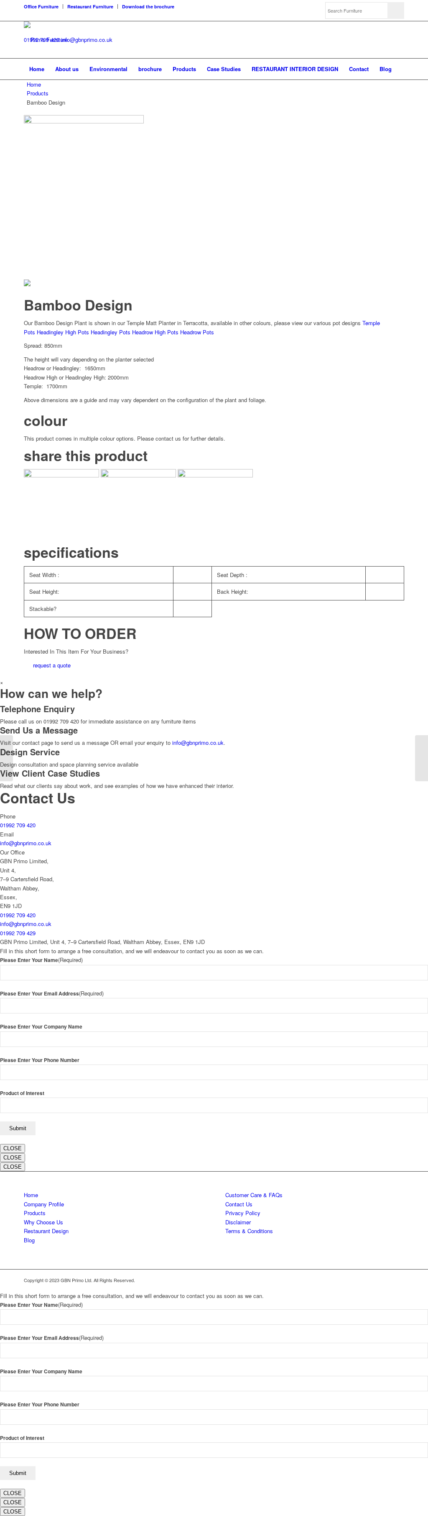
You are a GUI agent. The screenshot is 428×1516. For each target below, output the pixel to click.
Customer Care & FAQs (254, 1195)
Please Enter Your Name (41, 960)
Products (37, 93)
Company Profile (44, 1204)
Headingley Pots (110, 332)
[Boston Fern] (421, 758)
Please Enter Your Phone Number (39, 1060)
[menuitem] (43, 6)
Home (34, 84)
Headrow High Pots (155, 332)
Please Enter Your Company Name (41, 1026)
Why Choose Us (43, 1222)
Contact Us (238, 1204)
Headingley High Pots (63, 332)
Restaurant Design (46, 1231)
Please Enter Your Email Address (52, 993)
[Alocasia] (6, 758)
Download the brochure (148, 6)
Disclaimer (238, 1222)
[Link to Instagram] (398, 1280)
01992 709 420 (18, 825)
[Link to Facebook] (385, 1280)
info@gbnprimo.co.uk (86, 40)
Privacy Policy (242, 1213)
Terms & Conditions (249, 1231)
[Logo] (46, 39)
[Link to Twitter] (373, 1280)
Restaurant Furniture (90, 6)
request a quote (52, 665)
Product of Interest (22, 1093)
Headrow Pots (197, 332)
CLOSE (12, 1148)
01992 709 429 (18, 933)
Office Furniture (41, 6)
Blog (29, 1240)
